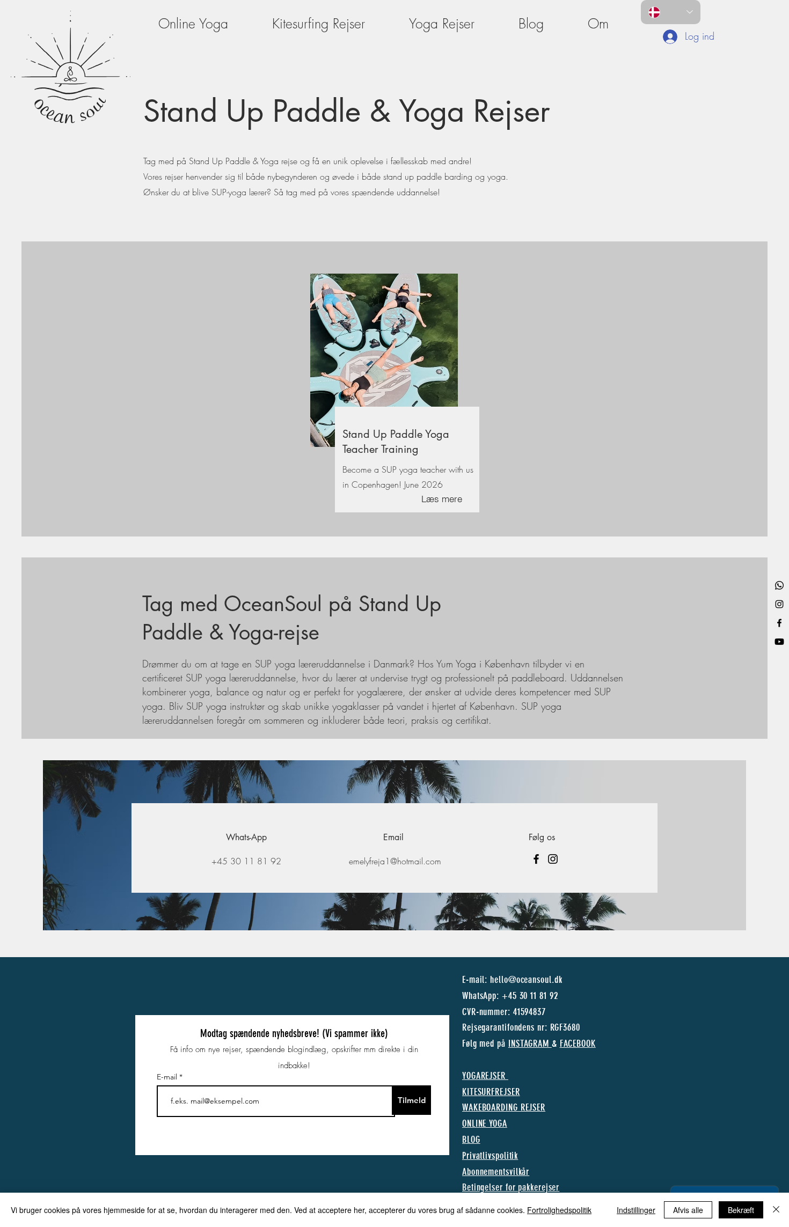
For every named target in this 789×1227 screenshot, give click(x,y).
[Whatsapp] (779, 585)
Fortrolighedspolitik (559, 1209)
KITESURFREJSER (491, 1092)
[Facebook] (536, 859)
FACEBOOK (578, 1043)
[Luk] (776, 1209)
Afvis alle (688, 1209)
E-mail (168, 1077)
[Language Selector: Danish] (670, 12)
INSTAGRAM (530, 1043)
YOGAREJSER (484, 1076)
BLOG (471, 1139)
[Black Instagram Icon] (779, 604)
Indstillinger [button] (636, 1209)
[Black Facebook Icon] (779, 623)
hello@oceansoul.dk (526, 980)
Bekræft (741, 1209)
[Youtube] (779, 641)
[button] (598, 23)
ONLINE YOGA (484, 1123)
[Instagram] (552, 859)
